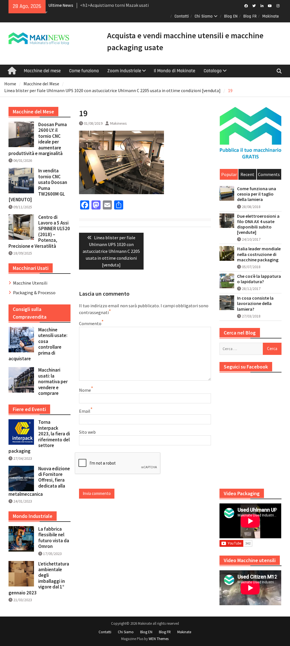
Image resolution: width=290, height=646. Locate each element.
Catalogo (213, 71)
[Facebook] (246, 5)
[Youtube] (270, 5)
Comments (269, 174)
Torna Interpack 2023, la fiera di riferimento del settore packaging (39, 436)
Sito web (87, 432)
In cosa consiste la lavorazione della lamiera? (255, 303)
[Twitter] (254, 5)
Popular (229, 174)
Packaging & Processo (34, 292)
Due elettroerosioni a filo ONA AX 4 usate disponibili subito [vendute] (258, 224)
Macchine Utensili (30, 283)
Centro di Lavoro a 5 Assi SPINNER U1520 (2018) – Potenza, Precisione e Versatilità (39, 231)
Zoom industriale (124, 71)
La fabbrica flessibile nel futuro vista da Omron (53, 537)
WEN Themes (159, 638)
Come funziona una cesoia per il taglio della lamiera (256, 194)
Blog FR (250, 16)
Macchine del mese (42, 71)
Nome (85, 390)
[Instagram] (278, 5)
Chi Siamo (204, 16)
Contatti (181, 16)
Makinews (118, 123)
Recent (247, 174)
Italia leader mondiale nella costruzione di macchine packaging (259, 254)
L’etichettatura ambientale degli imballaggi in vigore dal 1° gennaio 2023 (38, 578)
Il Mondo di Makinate (174, 71)
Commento (90, 323)
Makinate (270, 16)
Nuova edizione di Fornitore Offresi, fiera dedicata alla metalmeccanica (39, 481)
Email (84, 411)
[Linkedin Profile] (262, 5)
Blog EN (231, 16)
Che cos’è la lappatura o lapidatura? (259, 279)
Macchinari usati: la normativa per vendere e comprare (53, 381)
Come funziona (84, 71)
